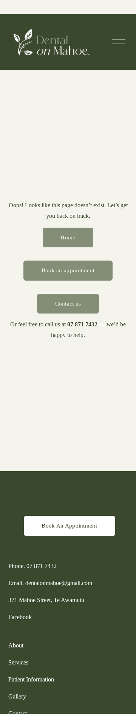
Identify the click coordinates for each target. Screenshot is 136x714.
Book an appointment (68, 270)
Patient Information (31, 679)
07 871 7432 (41, 566)
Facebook (20, 617)
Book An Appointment (69, 526)
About (15, 645)
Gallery (17, 696)
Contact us (68, 304)
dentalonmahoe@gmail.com (58, 583)
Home (67, 237)
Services (18, 662)
